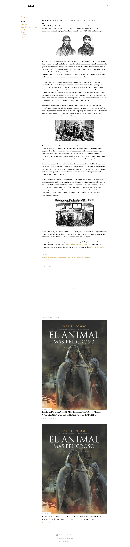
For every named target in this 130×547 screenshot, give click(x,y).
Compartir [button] (24, 17)
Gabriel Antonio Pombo (29, 27)
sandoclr (70, 538)
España (50, 259)
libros (23, 32)
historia (23, 29)
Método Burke (75, 116)
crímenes (24, 24)
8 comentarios (53, 523)
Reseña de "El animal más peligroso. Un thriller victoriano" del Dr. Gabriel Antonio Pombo (71, 413)
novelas (23, 37)
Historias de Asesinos (97, 247)
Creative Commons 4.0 (65, 541)
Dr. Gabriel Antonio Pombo (77, 244)
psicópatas (24, 39)
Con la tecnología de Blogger (66, 534)
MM (31, 5)
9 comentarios (53, 418)
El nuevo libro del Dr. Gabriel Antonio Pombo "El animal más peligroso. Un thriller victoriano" (72, 518)
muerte (23, 34)
